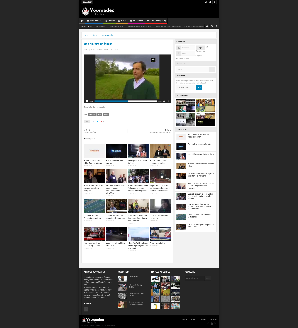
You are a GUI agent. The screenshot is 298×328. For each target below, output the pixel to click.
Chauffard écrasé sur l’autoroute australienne (92, 216)
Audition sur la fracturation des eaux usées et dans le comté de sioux (137, 218)
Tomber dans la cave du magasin (136, 294)
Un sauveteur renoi (97, 26)
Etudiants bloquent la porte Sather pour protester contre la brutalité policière (138, 188)
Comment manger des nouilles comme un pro (136, 303)
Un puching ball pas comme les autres (120, 26)
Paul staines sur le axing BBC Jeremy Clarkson (93, 244)
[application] (127, 78)
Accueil (184, 319)
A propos (213, 319)
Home (86, 35)
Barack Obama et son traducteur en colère (158, 161)
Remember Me (200, 51)
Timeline (203, 319)
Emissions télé (107, 35)
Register (199, 56)
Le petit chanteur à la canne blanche (159, 131)
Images (123, 21)
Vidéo (95, 35)
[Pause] (87, 101)
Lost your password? (183, 58)
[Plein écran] (168, 101)
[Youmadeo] (98, 11)
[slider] (126, 101)
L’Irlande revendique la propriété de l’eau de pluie (115, 216)
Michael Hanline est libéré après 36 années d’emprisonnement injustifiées (115, 189)
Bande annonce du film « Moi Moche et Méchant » (94, 161)
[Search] (212, 69)
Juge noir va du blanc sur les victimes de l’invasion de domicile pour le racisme (160, 188)
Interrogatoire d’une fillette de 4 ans (201, 154)
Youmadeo (88, 277)
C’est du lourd (133, 276)
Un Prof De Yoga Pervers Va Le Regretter (148, 26)
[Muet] (164, 101)
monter (106, 114)
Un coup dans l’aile (90, 131)
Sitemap (194, 319)
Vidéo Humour (95, 21)
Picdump (111, 21)
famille (99, 114)
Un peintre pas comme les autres (176, 26)
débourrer (92, 114)
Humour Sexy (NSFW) (157, 21)
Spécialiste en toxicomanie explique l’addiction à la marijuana (93, 188)
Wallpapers (138, 21)
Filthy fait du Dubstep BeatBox (135, 286)
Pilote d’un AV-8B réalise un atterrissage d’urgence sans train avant (138, 245)
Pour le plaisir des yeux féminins (199, 144)
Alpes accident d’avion (158, 243)
